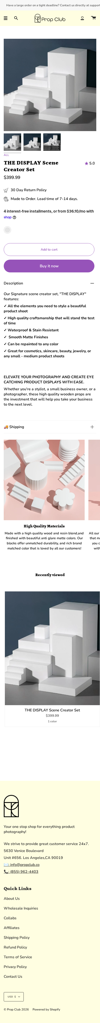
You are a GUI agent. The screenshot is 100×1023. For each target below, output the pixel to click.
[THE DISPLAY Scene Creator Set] (52, 648)
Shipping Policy (17, 937)
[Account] (82, 18)
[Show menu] (7, 18)
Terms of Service (18, 957)
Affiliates (12, 927)
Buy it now (49, 266)
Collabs (10, 918)
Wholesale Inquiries (21, 908)
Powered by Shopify (46, 1009)
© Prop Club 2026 (16, 1009)
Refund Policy (15, 947)
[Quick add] (10, 699)
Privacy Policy (15, 966)
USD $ (12, 996)
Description (13, 283)
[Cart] (93, 18)
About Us (12, 898)
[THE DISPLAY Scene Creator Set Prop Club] (12, 142)
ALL (6, 155)
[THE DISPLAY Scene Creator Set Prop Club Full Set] (52, 142)
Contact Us (13, 976)
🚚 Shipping (14, 426)
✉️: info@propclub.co (22, 864)
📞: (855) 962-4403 (21, 871)
